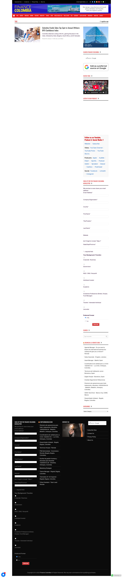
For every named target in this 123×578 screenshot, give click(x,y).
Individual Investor (88, 280)
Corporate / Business (89, 260)
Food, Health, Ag (58, 15)
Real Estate (66, 15)
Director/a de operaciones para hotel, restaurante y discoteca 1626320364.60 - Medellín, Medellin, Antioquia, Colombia (96, 386)
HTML (88, 317)
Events (101, 15)
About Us (43, 2)
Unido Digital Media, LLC (82, 2)
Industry (42, 15)
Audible (101, 158)
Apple (95, 158)
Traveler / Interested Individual (92, 302)
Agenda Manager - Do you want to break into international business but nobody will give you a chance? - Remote (95, 350)
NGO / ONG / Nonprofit (90, 273)
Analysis (96, 15)
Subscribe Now (18, 2)
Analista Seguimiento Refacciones (95, 380)
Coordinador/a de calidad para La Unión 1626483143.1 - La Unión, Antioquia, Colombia (96, 366)
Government (87, 266)
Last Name (86, 228)
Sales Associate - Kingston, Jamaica (95, 357)
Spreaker (95, 164)
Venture (37, 15)
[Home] (14, 16)
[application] (95, 87)
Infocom (27, 15)
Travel (47, 15)
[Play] (85, 92)
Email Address (87, 193)
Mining (31, 15)
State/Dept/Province (89, 244)
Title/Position (87, 221)
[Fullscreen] (106, 92)
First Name (86, 214)
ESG (71, 15)
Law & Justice (83, 15)
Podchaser (98, 167)
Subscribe (96, 144)
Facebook (93, 171)
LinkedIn (103, 171)
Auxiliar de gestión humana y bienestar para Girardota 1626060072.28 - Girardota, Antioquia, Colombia (48, 462)
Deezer (102, 164)
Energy (21, 15)
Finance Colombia (45, 572)
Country (85, 207)
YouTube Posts (90, 151)
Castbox (89, 167)
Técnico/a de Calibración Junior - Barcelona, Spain (94, 372)
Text (87, 321)
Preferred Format (88, 315)
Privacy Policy (35, 2)
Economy (76, 15)
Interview (90, 15)
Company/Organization (90, 200)
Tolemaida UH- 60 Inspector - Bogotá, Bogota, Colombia (48, 478)
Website (87, 144)
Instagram (90, 174)
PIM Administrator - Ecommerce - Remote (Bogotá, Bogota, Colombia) (49, 453)
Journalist (86, 309)
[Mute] (103, 92)
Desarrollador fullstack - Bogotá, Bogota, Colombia (94, 399)
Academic (86, 287)
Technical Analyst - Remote (48, 448)
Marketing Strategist (46, 468)
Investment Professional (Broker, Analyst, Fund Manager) (95, 295)
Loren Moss (60, 38)
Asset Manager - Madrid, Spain (94, 360)
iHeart (87, 161)
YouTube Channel (96, 148)
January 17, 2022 (51, 38)
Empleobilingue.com (46, 422)
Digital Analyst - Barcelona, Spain (95, 377)
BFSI (17, 15)
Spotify (93, 161)
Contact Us (26, 2)
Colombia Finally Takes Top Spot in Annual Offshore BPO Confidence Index (61, 29)
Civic (52, 15)
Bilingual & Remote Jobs (92, 343)
